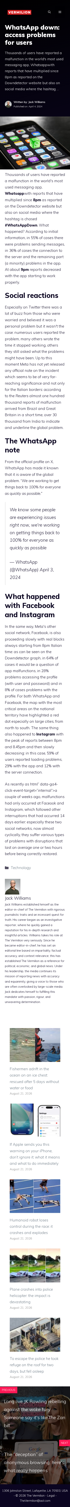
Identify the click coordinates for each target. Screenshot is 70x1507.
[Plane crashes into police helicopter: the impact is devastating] (35, 1279)
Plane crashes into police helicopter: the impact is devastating (31, 1295)
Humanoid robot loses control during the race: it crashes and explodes (31, 1226)
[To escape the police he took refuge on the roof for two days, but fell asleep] (35, 1348)
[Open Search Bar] (49, 12)
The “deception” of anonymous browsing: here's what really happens (34, 1462)
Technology (21, 867)
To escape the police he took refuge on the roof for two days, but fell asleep (34, 1365)
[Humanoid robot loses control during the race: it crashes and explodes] (35, 1210)
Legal (51, 1495)
